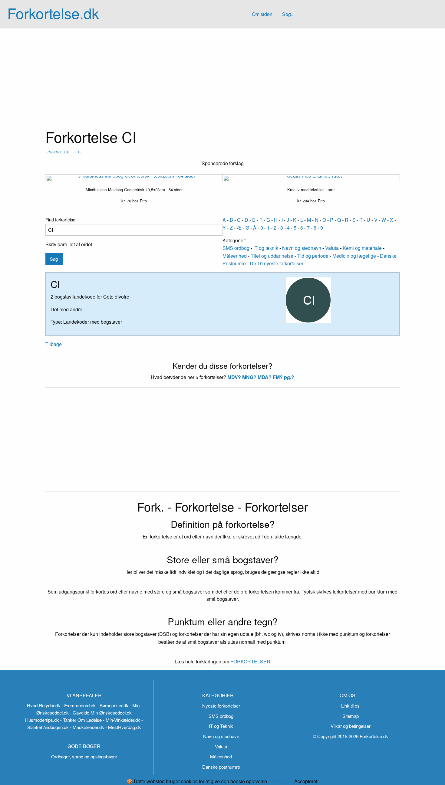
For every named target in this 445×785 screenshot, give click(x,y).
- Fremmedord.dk (78, 705)
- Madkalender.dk (87, 727)
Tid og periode (312, 255)
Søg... (288, 14)
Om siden (262, 14)
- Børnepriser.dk (112, 705)
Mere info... (281, 781)
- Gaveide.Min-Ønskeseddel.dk (101, 712)
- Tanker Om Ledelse (81, 720)
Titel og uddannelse (272, 255)
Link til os (350, 705)
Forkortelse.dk (53, 12)
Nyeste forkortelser (221, 705)
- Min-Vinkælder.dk (121, 720)
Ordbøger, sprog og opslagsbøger (84, 756)
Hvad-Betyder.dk (43, 705)
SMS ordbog (235, 247)
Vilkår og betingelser (351, 726)
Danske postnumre (221, 767)
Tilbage (53, 344)
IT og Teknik (221, 726)
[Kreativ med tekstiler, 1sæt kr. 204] (311, 178)
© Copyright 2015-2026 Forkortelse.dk (350, 736)
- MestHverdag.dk (123, 727)
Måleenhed (234, 255)
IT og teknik (265, 247)
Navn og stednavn (301, 247)
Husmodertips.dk (42, 720)
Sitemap (350, 716)
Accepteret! (306, 781)
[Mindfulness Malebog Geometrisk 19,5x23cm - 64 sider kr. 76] (133, 178)
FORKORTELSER (249, 661)
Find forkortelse (60, 220)
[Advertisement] (222, 73)
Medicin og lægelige (354, 255)
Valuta (332, 247)
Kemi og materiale (362, 247)
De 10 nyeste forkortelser (276, 263)
